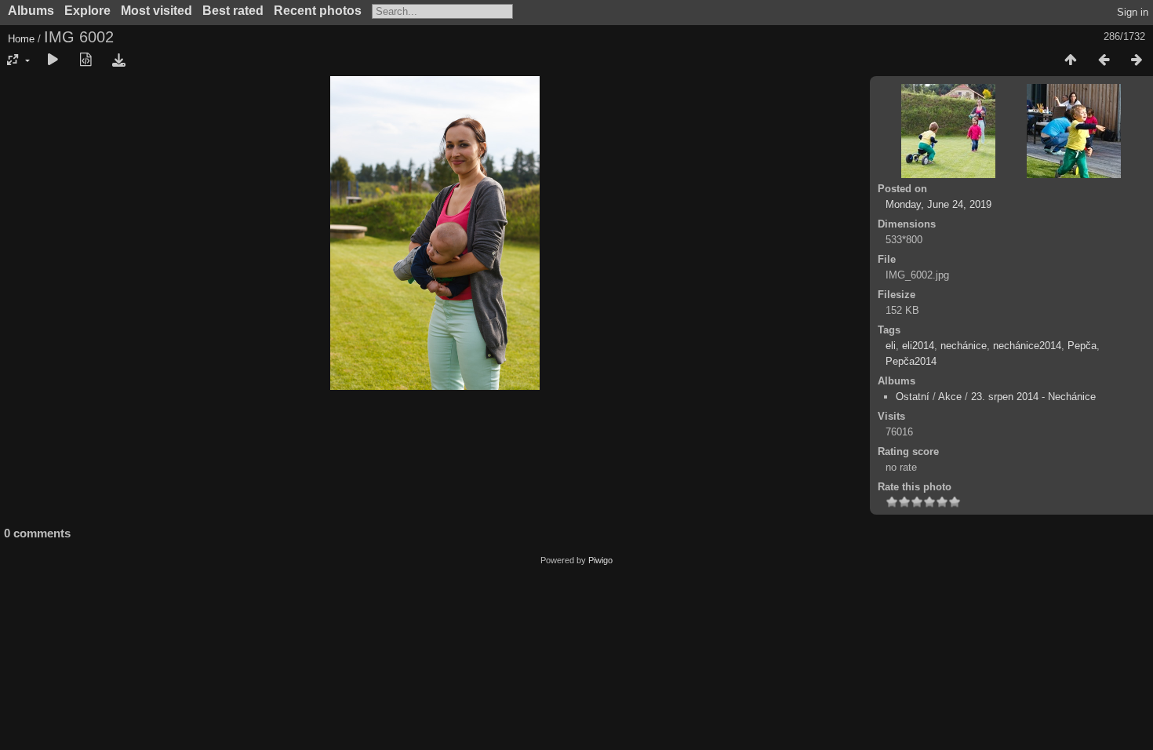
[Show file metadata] (85, 60)
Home (21, 39)
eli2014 (918, 345)
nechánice (963, 345)
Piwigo (600, 560)
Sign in (1132, 12)
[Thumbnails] (1070, 60)
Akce (950, 396)
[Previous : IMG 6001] (1103, 60)
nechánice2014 (1027, 345)
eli (891, 345)
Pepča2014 (911, 361)
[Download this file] (118, 60)
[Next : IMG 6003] (1136, 60)
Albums (31, 10)
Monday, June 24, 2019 (938, 204)
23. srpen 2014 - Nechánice (1033, 396)
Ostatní (912, 396)
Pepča (1082, 345)
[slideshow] (52, 60)
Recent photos (318, 10)
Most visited (156, 10)
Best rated (233, 10)
